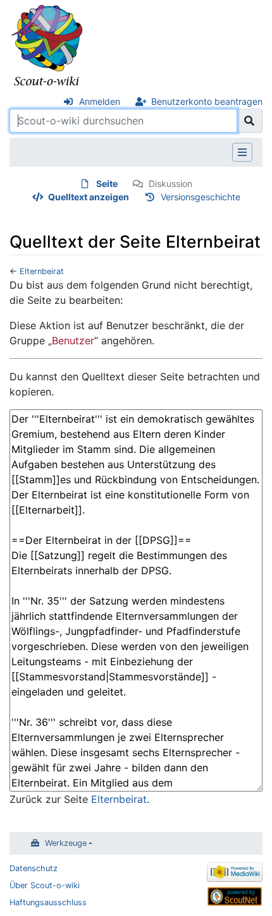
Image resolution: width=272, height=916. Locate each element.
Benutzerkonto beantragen (207, 101)
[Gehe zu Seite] (250, 121)
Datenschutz (33, 868)
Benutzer (73, 340)
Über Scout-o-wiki (44, 885)
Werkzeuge (66, 843)
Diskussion (170, 183)
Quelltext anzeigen (88, 196)
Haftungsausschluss (48, 902)
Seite (107, 183)
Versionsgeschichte (200, 196)
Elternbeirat (42, 271)
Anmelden (99, 101)
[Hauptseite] (47, 46)
